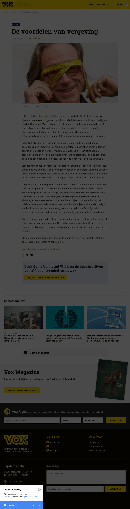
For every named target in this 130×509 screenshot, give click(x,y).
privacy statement (30, 496)
